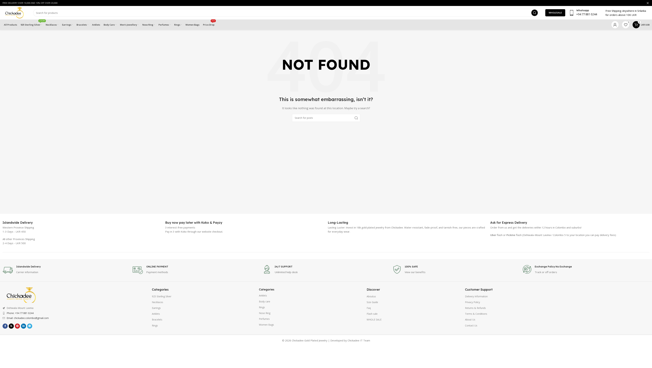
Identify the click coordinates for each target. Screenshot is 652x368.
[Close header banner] (647, 3)
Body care (264, 301)
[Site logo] (14, 12)
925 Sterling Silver (161, 296)
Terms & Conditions (476, 313)
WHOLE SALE (374, 319)
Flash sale (372, 313)
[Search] (534, 13)
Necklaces (157, 302)
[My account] (615, 24)
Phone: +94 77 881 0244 (20, 313)
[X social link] (11, 326)
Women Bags (266, 324)
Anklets (156, 313)
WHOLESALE (555, 12)
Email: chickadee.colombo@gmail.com (28, 318)
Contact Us (471, 325)
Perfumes (264, 318)
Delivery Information (476, 296)
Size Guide (372, 302)
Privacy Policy (472, 302)
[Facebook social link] (5, 326)
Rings (155, 325)
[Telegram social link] (29, 326)
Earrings (156, 308)
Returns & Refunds (475, 308)
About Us (470, 319)
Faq (369, 308)
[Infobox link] (18, 223)
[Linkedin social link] (23, 326)
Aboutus (371, 296)
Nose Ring (264, 313)
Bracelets (157, 319)
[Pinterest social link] (17, 326)
